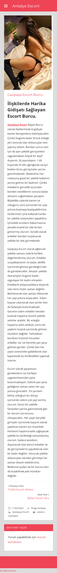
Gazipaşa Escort (20, 511)
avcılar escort (8, 570)
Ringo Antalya (38, 508)
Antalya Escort (26, 6)
